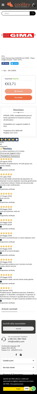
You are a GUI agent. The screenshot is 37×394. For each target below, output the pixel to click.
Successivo (15, 156)
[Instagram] (21, 354)
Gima (3, 56)
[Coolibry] (18, 5)
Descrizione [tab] (18, 110)
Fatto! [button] (18, 389)
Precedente (5, 156)
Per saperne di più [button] (16, 384)
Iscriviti (18, 329)
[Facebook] (16, 354)
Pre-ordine (18, 98)
